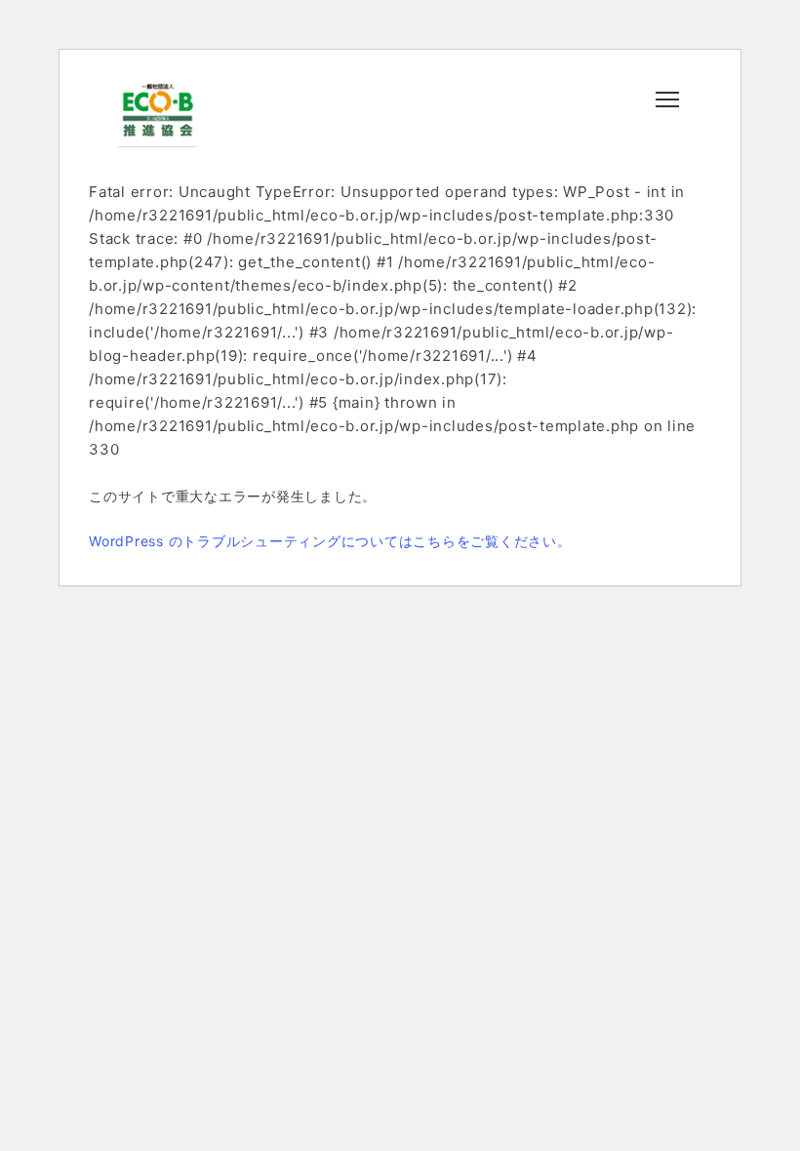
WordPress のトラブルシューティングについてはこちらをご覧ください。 (330, 541)
